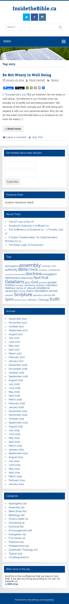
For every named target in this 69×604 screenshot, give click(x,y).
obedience (43, 288)
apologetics (11, 266)
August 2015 (16, 426)
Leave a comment (16, 137)
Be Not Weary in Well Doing (27, 74)
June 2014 (14, 464)
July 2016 (14, 384)
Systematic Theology (21, 549)
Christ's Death (17, 518)
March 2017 (15, 353)
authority (11, 269)
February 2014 (17, 480)
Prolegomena (16, 545)
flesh (37, 277)
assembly (30, 265)
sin (53, 295)
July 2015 (14, 430)
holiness (10, 285)
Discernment (19, 274)
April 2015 (14, 441)
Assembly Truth (49, 266)
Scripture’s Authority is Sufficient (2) (29, 225)
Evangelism (15, 534)
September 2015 (18, 422)
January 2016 (16, 407)
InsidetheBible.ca (34, 8)
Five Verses (15, 538)
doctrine (34, 273)
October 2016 (16, 372)
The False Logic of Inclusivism (26, 244)
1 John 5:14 (11, 583)
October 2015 (16, 418)
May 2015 (14, 437)
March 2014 (15, 476)
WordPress (33, 599)
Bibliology (14, 515)
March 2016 (15, 399)
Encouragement (18, 530)
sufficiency (32, 300)
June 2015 (14, 434)
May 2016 (14, 391)
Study (24, 300)
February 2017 (17, 357)
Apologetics (15, 503)
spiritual (17, 300)
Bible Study (15, 511)
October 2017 (16, 326)
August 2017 (16, 334)
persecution (12, 290)
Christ (33, 269)
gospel (52, 282)
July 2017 (14, 338)
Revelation (41, 290)
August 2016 (16, 380)
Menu (7, 41)
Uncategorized (17, 557)
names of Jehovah (26, 288)
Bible (23, 269)
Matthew (10, 288)
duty (34, 137)
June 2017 (14, 341)
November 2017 (18, 322)
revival (53, 290)
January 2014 (16, 484)
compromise (54, 270)
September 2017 (18, 330)
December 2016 (18, 364)
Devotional (15, 522)
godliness (43, 283)
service (47, 295)
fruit (40, 137)
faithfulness (12, 277)
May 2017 (14, 345)
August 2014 (16, 457)
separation (38, 295)
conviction (9, 274)
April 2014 (14, 472)
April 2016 (14, 395)
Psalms (30, 290)
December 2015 (18, 411)
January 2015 (16, 449)
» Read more (13, 128)
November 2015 (18, 414)
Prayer (22, 291)
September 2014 (18, 453)
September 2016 (18, 376)
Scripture (23, 294)
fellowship (27, 277)
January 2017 (16, 361)
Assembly (14, 507)
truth (55, 299)
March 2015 (15, 445)
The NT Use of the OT (21, 221)
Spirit (9, 299)
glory (28, 282)
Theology (43, 299)
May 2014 (14, 468)
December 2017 (18, 318)
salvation (9, 295)
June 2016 (14, 388)
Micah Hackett (37, 80)
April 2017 (14, 349)
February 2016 (17, 403)
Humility (20, 285)
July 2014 (14, 461)
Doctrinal (14, 526)
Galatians (14, 281)
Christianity (43, 270)
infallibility (40, 285)
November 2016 (18, 368)
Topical (55, 80)
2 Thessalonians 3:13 (14, 94)
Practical (13, 541)
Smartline (49, 599)
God (34, 282)
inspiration (52, 285)
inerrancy (29, 285)
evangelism (50, 274)
